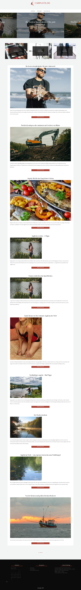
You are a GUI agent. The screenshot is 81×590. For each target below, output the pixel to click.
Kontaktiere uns (47, 11)
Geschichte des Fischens (34, 570)
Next (41, 552)
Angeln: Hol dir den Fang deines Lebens (40, 178)
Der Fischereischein (40, 415)
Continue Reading (40, 117)
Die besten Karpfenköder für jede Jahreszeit (40, 23)
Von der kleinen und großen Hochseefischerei (40, 496)
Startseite (33, 11)
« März (7, 581)
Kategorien (39, 11)
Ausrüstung (32, 567)
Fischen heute (32, 569)
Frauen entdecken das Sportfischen (40, 276)
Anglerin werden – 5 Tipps (40, 236)
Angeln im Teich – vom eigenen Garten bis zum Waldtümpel (40, 455)
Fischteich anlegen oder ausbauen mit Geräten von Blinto (40, 125)
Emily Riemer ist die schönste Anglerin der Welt (40, 316)
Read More (16, 51)
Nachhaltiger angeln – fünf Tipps (40, 375)
